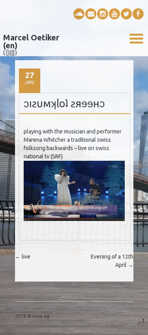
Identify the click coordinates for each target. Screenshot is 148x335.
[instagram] (103, 14)
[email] (91, 14)
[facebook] (138, 14)
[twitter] (126, 14)
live (22, 256)
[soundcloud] (79, 14)
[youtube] (114, 14)
